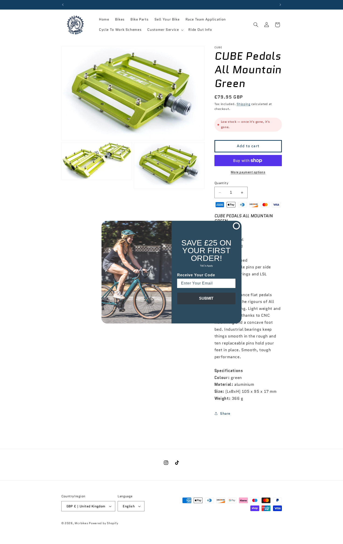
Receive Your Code (196, 275)
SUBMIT (206, 298)
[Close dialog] (236, 226)
